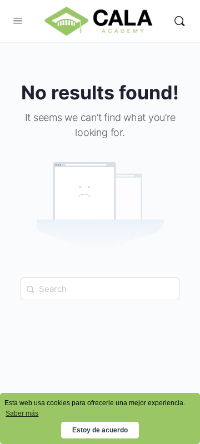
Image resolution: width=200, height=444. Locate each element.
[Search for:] (100, 289)
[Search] (179, 21)
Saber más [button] (22, 413)
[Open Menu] (17, 20)
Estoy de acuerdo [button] (100, 430)
